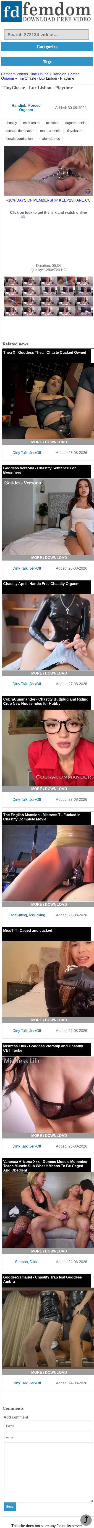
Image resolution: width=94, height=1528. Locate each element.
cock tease (31, 123)
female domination (19, 138)
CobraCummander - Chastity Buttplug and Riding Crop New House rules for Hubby (46, 701)
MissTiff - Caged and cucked (27, 930)
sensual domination (19, 131)
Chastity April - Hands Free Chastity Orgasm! (42, 584)
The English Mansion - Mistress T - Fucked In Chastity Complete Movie (42, 817)
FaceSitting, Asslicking (26, 915)
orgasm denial (75, 123)
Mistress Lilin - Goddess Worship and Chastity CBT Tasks (43, 1048)
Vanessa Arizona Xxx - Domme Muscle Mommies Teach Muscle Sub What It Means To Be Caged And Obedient (45, 1166)
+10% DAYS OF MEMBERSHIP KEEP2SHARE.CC (48, 200)
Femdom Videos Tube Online (25, 74)
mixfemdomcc (49, 138)
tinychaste (74, 131)
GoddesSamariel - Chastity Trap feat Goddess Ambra (42, 1279)
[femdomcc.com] (47, 12)
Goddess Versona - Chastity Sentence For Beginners (39, 470)
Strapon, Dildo (26, 1262)
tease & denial (50, 131)
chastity (11, 123)
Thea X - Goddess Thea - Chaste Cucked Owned (44, 352)
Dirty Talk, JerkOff (27, 453)
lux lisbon (52, 123)
